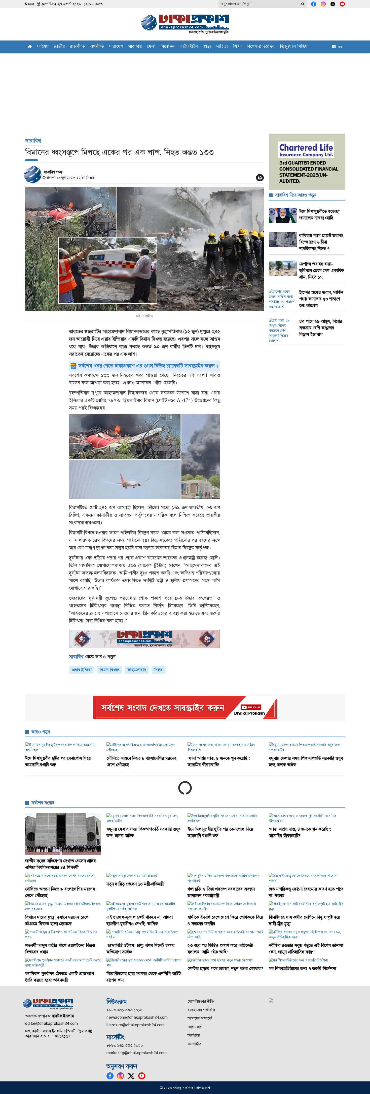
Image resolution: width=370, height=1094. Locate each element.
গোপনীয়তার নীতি (201, 1001)
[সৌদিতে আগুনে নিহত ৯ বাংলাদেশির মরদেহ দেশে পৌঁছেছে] (144, 747)
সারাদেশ (116, 47)
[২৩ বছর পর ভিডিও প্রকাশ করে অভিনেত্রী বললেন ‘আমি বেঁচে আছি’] (226, 934)
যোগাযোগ (195, 1027)
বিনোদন (168, 47)
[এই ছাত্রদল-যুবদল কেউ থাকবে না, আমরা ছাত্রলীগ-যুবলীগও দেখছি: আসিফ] (144, 906)
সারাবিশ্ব (135, 47)
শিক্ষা (237, 47)
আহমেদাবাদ (137, 669)
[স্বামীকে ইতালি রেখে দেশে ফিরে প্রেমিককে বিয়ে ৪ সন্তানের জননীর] (226, 906)
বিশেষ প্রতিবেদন (261, 47)
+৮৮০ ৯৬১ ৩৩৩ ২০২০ (124, 1045)
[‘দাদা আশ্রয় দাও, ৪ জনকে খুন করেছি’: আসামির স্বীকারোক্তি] (226, 747)
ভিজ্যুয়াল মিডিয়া (294, 47)
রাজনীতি (77, 47)
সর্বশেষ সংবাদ (42, 803)
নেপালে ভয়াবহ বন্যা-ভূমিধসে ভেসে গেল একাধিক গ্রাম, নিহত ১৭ (321, 270)
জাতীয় (59, 47)
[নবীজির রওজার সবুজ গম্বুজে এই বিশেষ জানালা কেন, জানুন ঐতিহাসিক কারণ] (307, 934)
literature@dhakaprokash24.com (135, 1025)
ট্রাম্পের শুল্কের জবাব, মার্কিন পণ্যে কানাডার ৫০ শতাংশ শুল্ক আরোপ (321, 299)
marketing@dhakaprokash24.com (136, 1053)
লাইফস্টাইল (189, 47)
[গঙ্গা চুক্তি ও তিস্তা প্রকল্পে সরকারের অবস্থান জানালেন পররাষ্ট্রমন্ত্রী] (226, 878)
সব (339, 47)
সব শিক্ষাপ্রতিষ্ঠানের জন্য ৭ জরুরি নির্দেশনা (302, 968)
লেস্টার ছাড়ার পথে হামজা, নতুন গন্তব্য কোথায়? (225, 968)
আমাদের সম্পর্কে (200, 1018)
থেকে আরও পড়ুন (92, 657)
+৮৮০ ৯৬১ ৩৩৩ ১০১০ (124, 1009)
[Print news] (260, 177)
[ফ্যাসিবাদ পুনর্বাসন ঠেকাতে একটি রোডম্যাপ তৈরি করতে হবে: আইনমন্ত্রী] (63, 963)
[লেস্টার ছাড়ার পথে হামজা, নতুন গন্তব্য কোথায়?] (226, 960)
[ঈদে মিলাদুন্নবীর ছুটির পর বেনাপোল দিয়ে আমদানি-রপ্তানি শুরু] (63, 747)
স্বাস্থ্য (207, 47)
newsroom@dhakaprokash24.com (137, 1017)
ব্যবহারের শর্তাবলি (201, 1009)
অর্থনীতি (97, 47)
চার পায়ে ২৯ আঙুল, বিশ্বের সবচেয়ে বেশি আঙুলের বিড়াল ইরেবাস (320, 327)
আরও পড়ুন (40, 732)
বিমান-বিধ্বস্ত (109, 669)
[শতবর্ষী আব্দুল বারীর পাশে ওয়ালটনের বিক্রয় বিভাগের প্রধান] (63, 934)
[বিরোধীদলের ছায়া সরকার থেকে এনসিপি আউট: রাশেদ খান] (144, 963)
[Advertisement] (185, 91)
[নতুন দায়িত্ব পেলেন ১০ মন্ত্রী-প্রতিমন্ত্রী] (144, 875)
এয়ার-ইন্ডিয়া (81, 669)
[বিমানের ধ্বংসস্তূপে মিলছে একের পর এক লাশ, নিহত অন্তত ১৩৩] (144, 249)
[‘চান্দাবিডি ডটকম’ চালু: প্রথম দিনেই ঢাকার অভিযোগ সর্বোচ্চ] (144, 934)
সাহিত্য (222, 47)
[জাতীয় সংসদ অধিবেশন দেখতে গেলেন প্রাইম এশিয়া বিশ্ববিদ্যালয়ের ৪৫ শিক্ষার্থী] (63, 834)
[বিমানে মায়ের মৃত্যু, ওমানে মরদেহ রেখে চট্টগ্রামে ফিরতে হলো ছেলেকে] (63, 906)
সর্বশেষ (43, 47)
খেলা (151, 47)
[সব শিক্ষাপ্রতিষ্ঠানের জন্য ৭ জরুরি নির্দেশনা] (307, 960)
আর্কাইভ (194, 1035)
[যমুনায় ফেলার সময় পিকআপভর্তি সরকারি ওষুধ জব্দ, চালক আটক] (307, 747)
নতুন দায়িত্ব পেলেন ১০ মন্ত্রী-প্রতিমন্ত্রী (135, 884)
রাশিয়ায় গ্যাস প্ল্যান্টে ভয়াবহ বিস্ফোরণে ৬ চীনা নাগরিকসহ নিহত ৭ (321, 242)
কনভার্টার (194, 1044)
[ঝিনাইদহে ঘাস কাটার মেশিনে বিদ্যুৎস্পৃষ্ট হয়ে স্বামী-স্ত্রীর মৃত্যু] (307, 906)
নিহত (159, 669)
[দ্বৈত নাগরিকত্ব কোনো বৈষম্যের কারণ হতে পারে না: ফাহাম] (307, 878)
